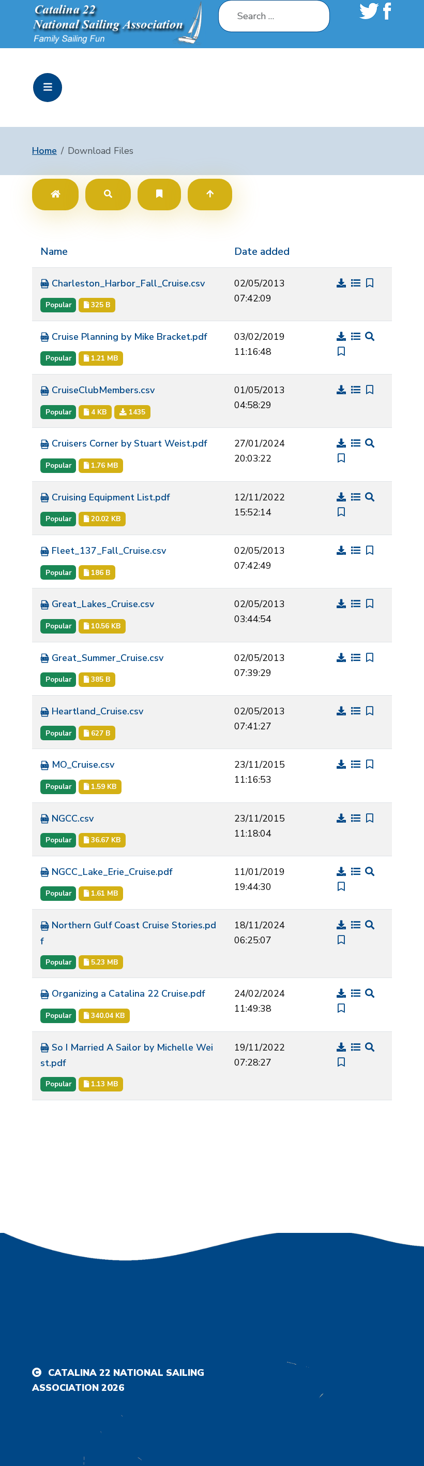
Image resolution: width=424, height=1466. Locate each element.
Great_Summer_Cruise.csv (106, 658)
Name (54, 251)
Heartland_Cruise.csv (96, 711)
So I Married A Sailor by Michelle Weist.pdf (126, 1055)
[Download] (343, 283)
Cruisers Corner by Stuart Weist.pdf (128, 443)
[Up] (210, 194)
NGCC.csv (71, 818)
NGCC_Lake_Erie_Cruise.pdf (110, 872)
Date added (262, 251)
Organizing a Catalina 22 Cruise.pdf (127, 993)
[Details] (357, 283)
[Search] (108, 194)
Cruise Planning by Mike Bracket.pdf (128, 336)
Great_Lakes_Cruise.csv (101, 604)
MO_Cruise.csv (81, 764)
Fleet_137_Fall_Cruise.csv (107, 550)
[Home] (55, 194)
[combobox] (274, 16)
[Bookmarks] (159, 194)
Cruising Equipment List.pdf (109, 497)
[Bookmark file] (370, 283)
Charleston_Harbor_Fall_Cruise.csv (127, 283)
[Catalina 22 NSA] (119, 23)
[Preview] (370, 336)
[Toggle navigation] (47, 87)
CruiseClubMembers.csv (102, 390)
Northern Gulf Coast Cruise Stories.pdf (128, 933)
